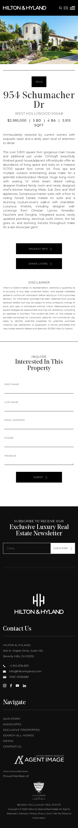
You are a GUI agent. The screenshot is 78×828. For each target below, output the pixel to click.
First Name (11, 384)
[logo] (39, 603)
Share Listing (38, 263)
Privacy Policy (37, 813)
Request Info (38, 248)
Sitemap (23, 813)
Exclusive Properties (21, 730)
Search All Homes (18, 735)
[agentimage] (39, 760)
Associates (12, 724)
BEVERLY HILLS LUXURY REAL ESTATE (39, 804)
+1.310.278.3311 (18, 665)
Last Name (11, 402)
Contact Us (12, 746)
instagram (4, 686)
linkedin (24, 686)
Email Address (14, 419)
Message (10, 455)
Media (8, 741)
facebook (11, 686)
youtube (17, 686)
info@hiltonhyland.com (24, 671)
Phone (9, 437)
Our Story (11, 718)
